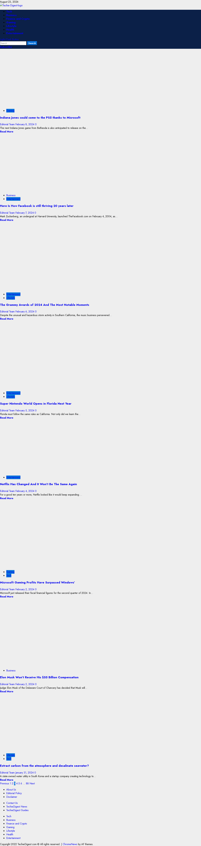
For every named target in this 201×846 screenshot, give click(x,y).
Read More (6, 131)
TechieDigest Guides (17, 810)
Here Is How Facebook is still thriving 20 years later (36, 206)
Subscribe (6, 47)
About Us (11, 789)
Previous (4, 783)
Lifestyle (11, 26)
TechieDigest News (16, 806)
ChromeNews (70, 844)
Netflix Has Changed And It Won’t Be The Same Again (38, 484)
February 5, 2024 (25, 410)
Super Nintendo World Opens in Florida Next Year (35, 403)
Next (32, 783)
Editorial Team (7, 124)
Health (10, 29)
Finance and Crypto (18, 19)
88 (27, 783)
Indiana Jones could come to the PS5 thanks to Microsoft (40, 117)
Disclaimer (11, 797)
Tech (9, 11)
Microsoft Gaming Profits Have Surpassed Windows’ (37, 582)
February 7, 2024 (25, 213)
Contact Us (12, 803)
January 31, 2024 (24, 772)
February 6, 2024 (25, 311)
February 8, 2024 (25, 124)
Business (11, 15)
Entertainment (14, 33)
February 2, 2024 (25, 589)
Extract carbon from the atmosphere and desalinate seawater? (44, 766)
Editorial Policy (14, 793)
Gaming (11, 22)
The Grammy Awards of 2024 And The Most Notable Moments (44, 305)
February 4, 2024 (25, 491)
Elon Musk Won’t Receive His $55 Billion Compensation (39, 677)
